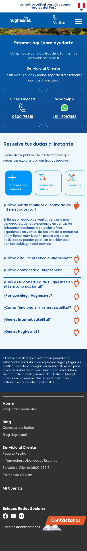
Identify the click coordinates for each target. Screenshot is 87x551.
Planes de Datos (45, 187)
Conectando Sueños (19, 427)
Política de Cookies (18, 475)
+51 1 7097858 (65, 117)
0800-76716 (22, 117)
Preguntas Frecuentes (20, 409)
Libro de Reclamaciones (22, 527)
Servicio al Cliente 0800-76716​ (26, 468)
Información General (18, 187)
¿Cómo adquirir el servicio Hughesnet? (38, 258)
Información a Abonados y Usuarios (30, 460)
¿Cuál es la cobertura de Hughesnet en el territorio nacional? (38, 285)
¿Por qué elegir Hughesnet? (28, 295)
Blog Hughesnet (15, 435)
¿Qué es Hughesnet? (21, 331)
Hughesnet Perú (20, 20)
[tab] (42, 207)
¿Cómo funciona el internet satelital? (37, 307)
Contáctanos (66, 520)
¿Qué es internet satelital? (27, 319)
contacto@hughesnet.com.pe (27, 244)
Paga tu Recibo (14, 453)
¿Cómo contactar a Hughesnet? (33, 270)
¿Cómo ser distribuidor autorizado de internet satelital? (37, 207)
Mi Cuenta (12, 488)
